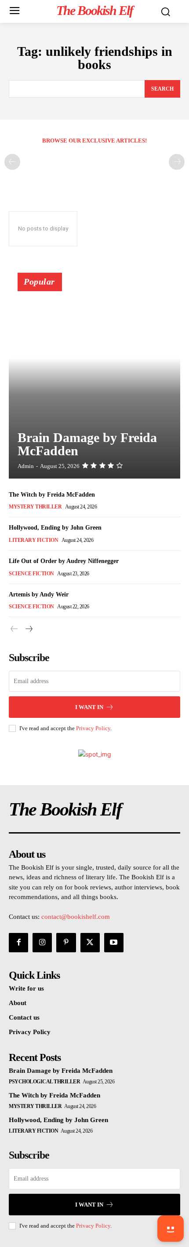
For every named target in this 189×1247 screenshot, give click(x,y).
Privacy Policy (93, 728)
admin (26, 466)
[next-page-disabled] (177, 162)
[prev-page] (12, 162)
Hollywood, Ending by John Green (55, 527)
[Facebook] (18, 942)
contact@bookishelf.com (75, 916)
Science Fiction (31, 573)
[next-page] (28, 629)
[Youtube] (114, 942)
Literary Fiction (33, 540)
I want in (89, 707)
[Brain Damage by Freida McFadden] (94, 380)
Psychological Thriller (44, 1082)
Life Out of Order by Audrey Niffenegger (64, 561)
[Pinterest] (66, 942)
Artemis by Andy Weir (39, 594)
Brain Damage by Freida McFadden (87, 444)
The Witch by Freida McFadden (52, 494)
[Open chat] (170, 1228)
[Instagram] (42, 942)
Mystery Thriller (35, 507)
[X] (90, 942)
